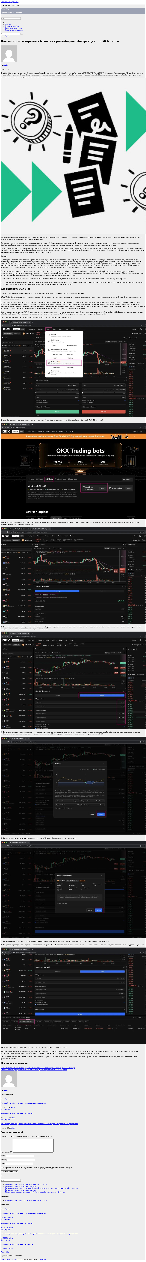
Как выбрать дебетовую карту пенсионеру (20, 1190)
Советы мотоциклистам (14, 30)
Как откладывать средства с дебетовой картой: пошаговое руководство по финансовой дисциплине (39, 1124)
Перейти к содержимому (10, 2)
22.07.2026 (5, 1228)
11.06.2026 (5, 1248)
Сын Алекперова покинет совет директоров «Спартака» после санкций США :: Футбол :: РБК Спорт (38, 1068)
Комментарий (6, 1152)
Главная (8, 24)
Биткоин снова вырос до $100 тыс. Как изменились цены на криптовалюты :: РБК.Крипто (34, 1070)
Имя (3, 1156)
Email (3, 1160)
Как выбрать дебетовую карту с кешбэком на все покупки (23, 1103)
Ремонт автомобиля (12, 26)
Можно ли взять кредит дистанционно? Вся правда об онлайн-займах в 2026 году (35, 1192)
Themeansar (42, 1259)
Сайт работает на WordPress (11, 1259)
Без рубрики (5, 36)
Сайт (2, 1164)
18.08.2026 (5, 1217)
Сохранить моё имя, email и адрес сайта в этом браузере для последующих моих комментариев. (38, 1168)
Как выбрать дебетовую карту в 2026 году (17, 1113)
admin (5, 65)
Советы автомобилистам (14, 28)
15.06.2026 (5, 1238)
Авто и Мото (5, 9)
